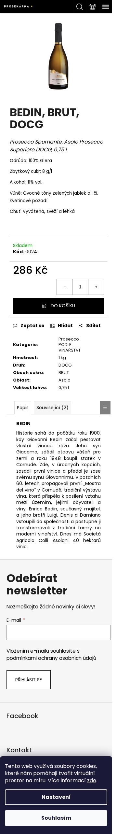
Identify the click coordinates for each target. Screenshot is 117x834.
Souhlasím (56, 818)
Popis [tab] (23, 407)
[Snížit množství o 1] (64, 287)
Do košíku (63, 305)
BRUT (63, 372)
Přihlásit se (28, 679)
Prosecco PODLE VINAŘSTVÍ (69, 344)
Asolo (64, 380)
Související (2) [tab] (52, 407)
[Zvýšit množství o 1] (96, 287)
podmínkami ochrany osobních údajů (51, 658)
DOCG (65, 365)
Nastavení (56, 797)
